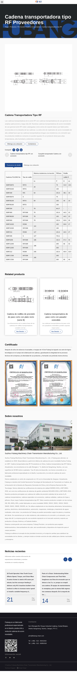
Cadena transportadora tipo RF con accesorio (21, 155)
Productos (13, 27)
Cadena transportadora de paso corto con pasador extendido (56, 317)
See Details (20, 331)
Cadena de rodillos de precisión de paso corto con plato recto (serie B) (21, 317)
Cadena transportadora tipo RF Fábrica (58, 464)
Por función (21, 27)
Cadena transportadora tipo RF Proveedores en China (28, 464)
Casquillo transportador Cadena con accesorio (49, 155)
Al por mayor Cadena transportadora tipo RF (25, 500)
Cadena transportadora (33, 27)
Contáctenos (32, 144)
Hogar (7, 27)
